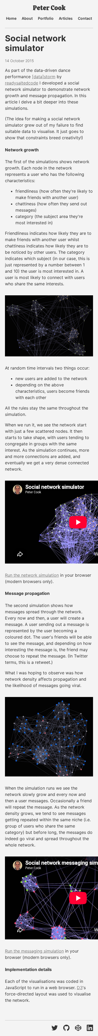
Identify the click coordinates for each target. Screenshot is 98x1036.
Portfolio (46, 18)
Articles (66, 18)
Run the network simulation (32, 575)
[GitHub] (66, 1028)
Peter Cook (49, 8)
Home (11, 18)
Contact (85, 18)
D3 (80, 987)
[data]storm (43, 76)
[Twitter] (54, 1028)
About (27, 18)
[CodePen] (78, 1028)
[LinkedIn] (90, 1028)
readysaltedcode (21, 83)
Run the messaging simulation (34, 951)
